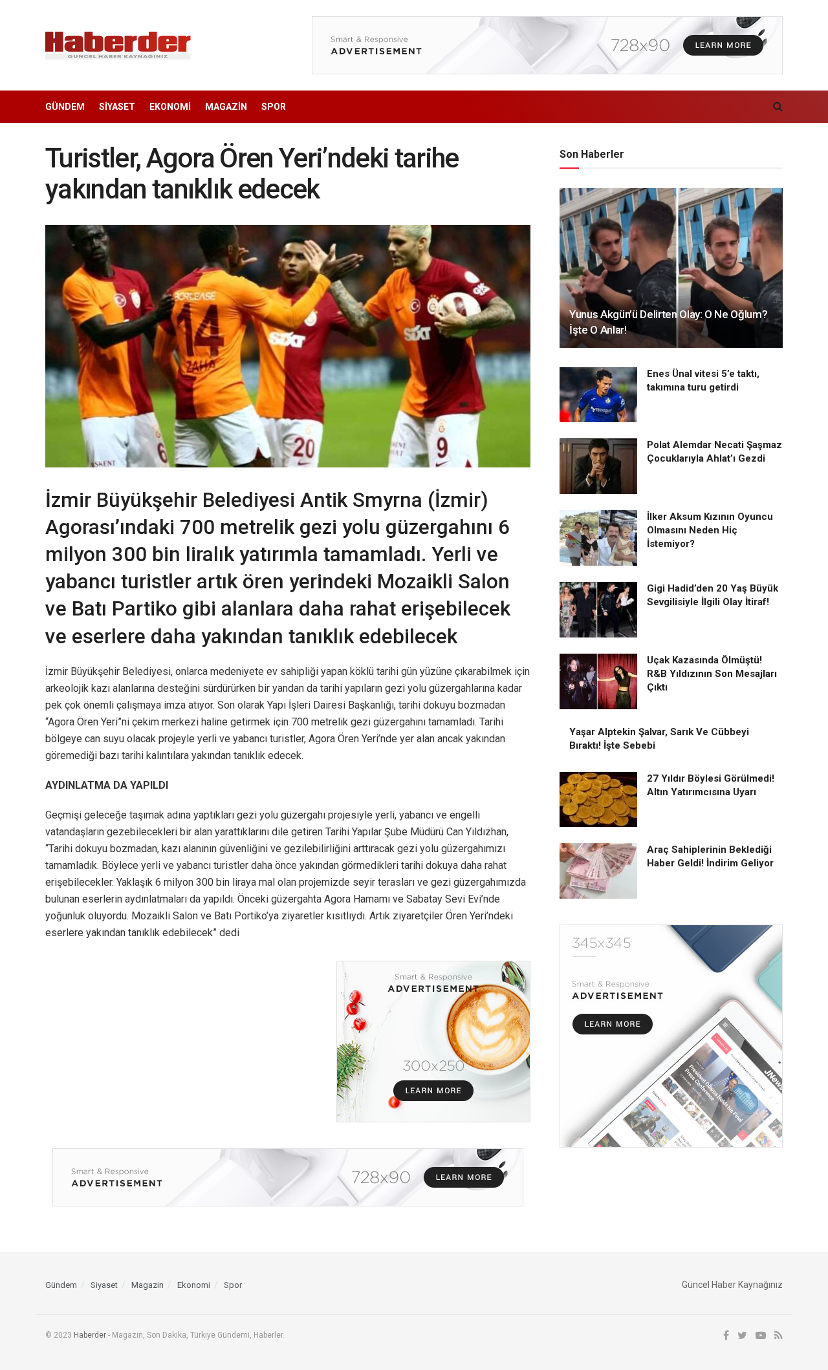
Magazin (226, 107)
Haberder (90, 1335)
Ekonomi (170, 107)
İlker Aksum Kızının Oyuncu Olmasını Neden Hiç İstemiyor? (710, 530)
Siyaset (117, 107)
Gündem (65, 107)
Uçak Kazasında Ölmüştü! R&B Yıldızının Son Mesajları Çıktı (712, 673)
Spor (273, 107)
